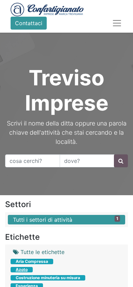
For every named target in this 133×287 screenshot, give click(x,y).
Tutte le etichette (41, 252)
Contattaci (28, 23)
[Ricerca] (121, 160)
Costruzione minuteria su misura (48, 277)
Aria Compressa (32, 261)
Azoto (22, 269)
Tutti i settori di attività (65, 219)
